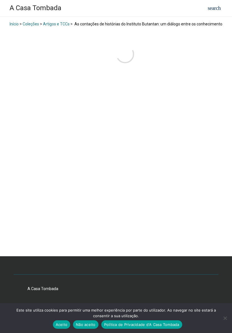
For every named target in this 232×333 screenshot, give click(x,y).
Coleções (31, 24)
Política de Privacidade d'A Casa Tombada (141, 324)
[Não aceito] (225, 318)
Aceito (62, 324)
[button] (214, 8)
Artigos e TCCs (56, 24)
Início (14, 24)
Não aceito (86, 324)
